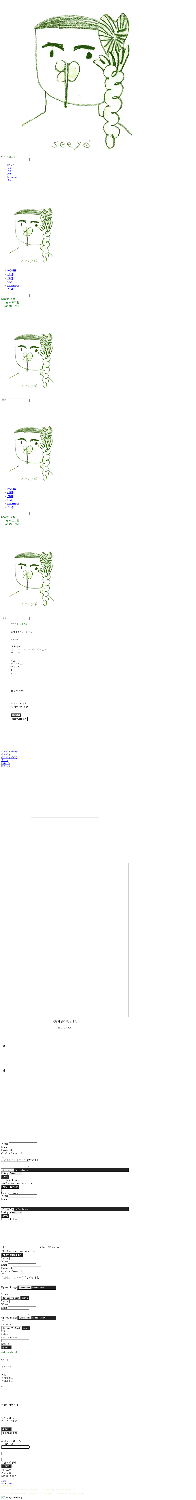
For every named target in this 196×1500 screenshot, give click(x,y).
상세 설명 (5, 755)
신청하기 (6, 1466)
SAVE (5, 1176)
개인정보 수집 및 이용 (12, 1160)
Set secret (6, 1294)
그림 (9, 171)
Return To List (10, 1297)
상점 (9, 167)
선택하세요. (17, 664)
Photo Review (12, 1180)
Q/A (9, 174)
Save (25, 1297)
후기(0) (4, 760)
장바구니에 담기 (9, 1433)
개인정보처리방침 (6, 1483)
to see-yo (12, 177)
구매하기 (6, 1347)
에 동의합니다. (20, 1160)
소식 (9, 179)
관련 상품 (5, 766)
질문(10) (5, 763)
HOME (10, 165)
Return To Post (11, 1328)
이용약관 (4, 1481)
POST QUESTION (12, 1255)
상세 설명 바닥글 (9, 758)
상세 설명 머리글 (9, 752)
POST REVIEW (10, 1186)
